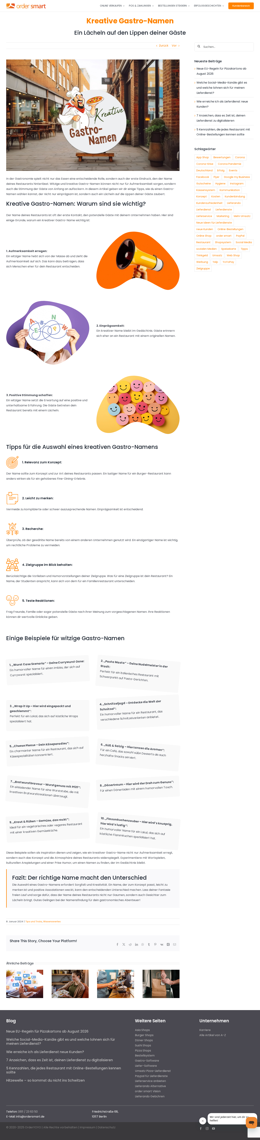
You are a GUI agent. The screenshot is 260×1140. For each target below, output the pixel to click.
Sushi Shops (143, 1045)
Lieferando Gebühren (149, 1096)
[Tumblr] (149, 944)
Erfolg (220, 170)
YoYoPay (228, 262)
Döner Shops (144, 1040)
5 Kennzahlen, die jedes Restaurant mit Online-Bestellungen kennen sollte (63, 1070)
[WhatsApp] (142, 944)
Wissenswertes (52, 921)
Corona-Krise (204, 164)
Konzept (201, 196)
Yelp (215, 262)
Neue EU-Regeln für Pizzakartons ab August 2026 (47, 1031)
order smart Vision (148, 1091)
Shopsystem (223, 242)
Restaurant (203, 242)
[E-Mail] (174, 944)
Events (233, 170)
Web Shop (233, 255)
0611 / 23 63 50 (28, 1112)
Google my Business (237, 177)
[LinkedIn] (136, 944)
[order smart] (26, 3)
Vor (174, 46)
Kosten (215, 196)
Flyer (216, 177)
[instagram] (207, 1128)
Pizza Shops (143, 1050)
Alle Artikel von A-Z (212, 1035)
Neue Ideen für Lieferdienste (214, 222)
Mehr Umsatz (242, 216)
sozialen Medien (206, 249)
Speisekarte (228, 249)
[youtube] (213, 1128)
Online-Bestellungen (230, 229)
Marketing (223, 216)
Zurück (163, 46)
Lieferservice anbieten (150, 1081)
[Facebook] (117, 944)
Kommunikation (230, 190)
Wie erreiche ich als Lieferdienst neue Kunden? (45, 1052)
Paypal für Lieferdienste (151, 1076)
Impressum (87, 1127)
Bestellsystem (145, 1055)
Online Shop (204, 236)
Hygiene (220, 183)
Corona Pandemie (229, 164)
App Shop (202, 157)
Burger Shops (144, 1035)
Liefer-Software (146, 1066)
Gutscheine (203, 183)
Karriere (205, 1030)
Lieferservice (204, 216)
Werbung (202, 262)
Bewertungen (221, 157)
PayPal (240, 236)
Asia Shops (142, 1030)
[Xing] (168, 944)
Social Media (244, 242)
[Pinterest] (155, 944)
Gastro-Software (147, 1061)
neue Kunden (204, 229)
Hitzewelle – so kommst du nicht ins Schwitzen (45, 1080)
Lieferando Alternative (150, 1086)
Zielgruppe (203, 268)
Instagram (237, 183)
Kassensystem (205, 190)
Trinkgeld (202, 255)
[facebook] (200, 1128)
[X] (123, 944)
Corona (240, 157)
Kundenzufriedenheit (209, 203)
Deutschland (204, 170)
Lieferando (234, 203)
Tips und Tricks (33, 921)
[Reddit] (130, 944)
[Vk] (161, 944)
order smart (224, 236)
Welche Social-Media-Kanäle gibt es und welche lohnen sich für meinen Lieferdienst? (222, 88)
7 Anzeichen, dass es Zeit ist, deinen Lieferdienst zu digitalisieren (59, 1060)
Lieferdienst (203, 209)
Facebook (202, 177)
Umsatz (217, 255)
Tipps (244, 249)
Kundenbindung (235, 196)
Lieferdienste (224, 209)
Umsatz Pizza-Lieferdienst (153, 1071)
